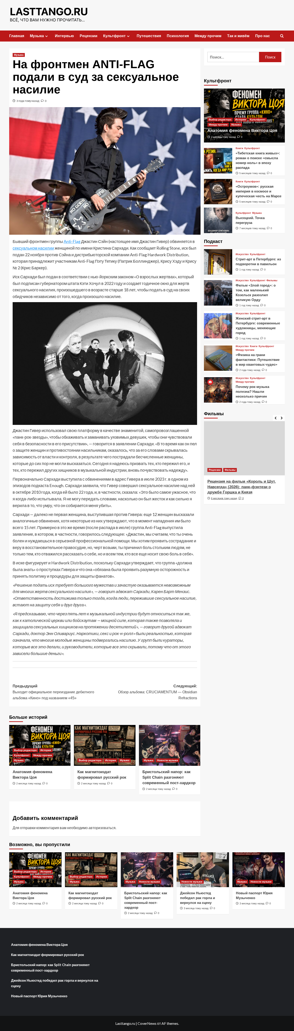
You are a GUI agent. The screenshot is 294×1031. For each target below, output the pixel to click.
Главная (16, 36)
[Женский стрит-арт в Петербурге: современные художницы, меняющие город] (218, 326)
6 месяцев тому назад (224, 498)
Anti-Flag (72, 241)
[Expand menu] (46, 36)
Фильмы (271, 280)
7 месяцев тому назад (252, 228)
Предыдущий (53, 692)
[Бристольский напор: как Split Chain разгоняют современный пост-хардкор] (169, 745)
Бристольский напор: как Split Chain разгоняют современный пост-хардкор (168, 777)
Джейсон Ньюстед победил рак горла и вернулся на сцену (197, 898)
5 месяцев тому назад (252, 173)
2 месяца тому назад (28, 783)
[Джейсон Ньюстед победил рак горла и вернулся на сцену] (203, 869)
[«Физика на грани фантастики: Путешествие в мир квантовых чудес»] (218, 358)
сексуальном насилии (33, 248)
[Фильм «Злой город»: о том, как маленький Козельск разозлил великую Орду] (218, 293)
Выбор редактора (25, 750)
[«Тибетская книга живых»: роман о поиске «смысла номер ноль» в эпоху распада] (218, 160)
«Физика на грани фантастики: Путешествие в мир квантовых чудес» (258, 359)
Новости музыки (167, 760)
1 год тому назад (249, 269)
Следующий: (157, 692)
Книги (239, 148)
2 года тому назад (249, 370)
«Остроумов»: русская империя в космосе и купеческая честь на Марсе (258, 191)
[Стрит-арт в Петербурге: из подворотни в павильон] (218, 262)
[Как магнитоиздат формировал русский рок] (104, 745)
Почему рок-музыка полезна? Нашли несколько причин (252, 391)
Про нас (262, 36)
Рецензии (88, 36)
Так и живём (238, 36)
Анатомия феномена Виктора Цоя (242, 130)
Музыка (37, 36)
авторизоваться (102, 827)
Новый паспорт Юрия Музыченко (39, 996)
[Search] (282, 36)
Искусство (242, 254)
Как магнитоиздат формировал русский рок (47, 955)
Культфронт (114, 36)
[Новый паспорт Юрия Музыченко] (258, 869)
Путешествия (149, 36)
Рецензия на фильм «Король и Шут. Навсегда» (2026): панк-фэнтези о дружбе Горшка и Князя (241, 487)
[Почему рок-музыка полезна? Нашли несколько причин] (218, 390)
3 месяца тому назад (196, 908)
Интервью (64, 36)
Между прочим (208, 36)
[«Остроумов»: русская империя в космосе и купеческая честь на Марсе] (218, 191)
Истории (45, 750)
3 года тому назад (28, 101)
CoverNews (147, 1023)
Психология (178, 36)
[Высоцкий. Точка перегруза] (218, 220)
